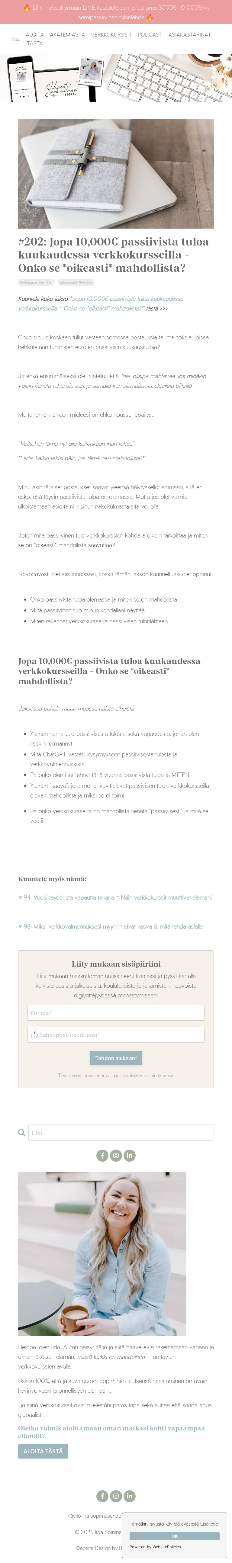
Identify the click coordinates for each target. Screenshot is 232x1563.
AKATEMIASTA (67, 34)
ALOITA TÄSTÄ (35, 39)
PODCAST (150, 34)
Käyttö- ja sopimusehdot (95, 1515)
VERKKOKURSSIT (111, 34)
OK (175, 1536)
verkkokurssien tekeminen (76, 282)
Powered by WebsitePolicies (155, 1547)
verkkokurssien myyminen (36, 282)
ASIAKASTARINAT (189, 34)
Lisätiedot (210, 1523)
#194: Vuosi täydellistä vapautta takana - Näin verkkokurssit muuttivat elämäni (115, 897)
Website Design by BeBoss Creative (116, 1548)
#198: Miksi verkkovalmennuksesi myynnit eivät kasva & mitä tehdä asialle (110, 926)
